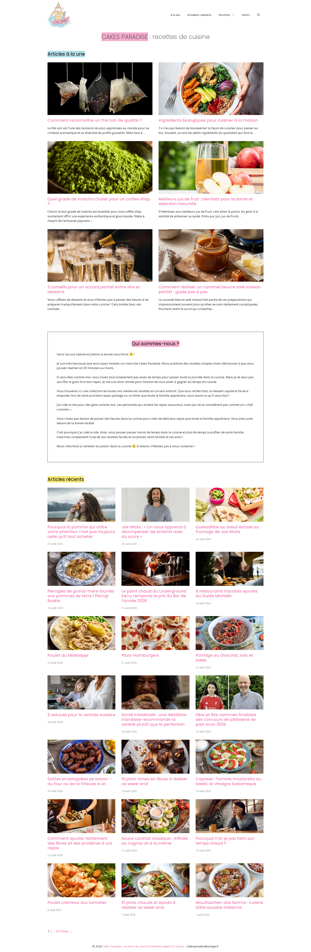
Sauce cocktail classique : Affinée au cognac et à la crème (154, 841)
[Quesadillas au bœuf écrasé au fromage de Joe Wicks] (229, 519)
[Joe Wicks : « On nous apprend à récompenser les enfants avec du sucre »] (155, 519)
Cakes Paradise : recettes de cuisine (125, 946)
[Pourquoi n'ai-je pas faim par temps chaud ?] (229, 831)
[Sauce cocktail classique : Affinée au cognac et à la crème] (155, 831)
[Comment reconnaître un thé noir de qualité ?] (100, 112)
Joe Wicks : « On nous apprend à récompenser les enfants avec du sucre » (153, 531)
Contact (179, 946)
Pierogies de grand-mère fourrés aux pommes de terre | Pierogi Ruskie (81, 595)
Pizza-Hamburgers (140, 655)
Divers (246, 15)
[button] (258, 14)
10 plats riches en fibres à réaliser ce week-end (154, 781)
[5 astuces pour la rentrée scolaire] (81, 707)
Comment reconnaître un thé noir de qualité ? (95, 120)
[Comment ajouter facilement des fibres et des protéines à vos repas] (81, 831)
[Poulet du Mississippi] (81, 648)
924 (58, 931)
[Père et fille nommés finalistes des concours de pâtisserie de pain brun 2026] (229, 707)
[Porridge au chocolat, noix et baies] (229, 648)
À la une (175, 15)
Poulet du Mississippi (68, 655)
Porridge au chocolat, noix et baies (224, 658)
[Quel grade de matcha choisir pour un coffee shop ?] (100, 191)
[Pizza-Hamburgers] (155, 648)
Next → (67, 931)
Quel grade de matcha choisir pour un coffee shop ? (99, 201)
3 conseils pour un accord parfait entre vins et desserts (94, 289)
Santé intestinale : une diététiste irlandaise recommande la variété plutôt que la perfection (153, 719)
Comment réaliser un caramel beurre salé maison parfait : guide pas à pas (210, 289)
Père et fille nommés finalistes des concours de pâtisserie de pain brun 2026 (226, 719)
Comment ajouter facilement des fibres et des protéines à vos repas (80, 843)
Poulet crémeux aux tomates (77, 902)
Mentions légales (161, 946)
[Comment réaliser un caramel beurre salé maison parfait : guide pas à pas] (211, 279)
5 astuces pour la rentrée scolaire (81, 715)
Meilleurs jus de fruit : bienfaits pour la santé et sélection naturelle (206, 201)
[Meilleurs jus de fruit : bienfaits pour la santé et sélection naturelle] (211, 191)
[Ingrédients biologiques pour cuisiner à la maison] (211, 112)
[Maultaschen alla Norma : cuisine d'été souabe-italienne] (229, 895)
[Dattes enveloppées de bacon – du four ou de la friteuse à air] (81, 771)
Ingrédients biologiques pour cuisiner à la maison (208, 120)
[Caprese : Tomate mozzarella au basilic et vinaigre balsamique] (229, 771)
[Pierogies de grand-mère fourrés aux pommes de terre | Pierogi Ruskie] (81, 583)
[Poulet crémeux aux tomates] (81, 895)
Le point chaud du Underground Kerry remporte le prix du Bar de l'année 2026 (153, 595)
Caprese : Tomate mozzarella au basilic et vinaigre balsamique (228, 781)
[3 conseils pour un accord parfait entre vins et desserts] (100, 279)
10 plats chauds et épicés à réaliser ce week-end (148, 905)
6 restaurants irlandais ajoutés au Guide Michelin (227, 593)
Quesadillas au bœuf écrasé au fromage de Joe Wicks (227, 529)
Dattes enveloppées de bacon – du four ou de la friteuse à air (80, 781)
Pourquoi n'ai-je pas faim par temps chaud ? (225, 841)
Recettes (224, 15)
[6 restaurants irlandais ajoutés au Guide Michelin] (229, 583)
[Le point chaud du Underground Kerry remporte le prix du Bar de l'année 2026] (155, 583)
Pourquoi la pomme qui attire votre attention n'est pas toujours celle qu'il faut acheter (81, 531)
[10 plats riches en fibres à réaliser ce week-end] (155, 771)
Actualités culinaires (199, 15)
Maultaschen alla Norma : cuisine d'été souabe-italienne (229, 905)
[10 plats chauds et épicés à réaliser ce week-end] (155, 895)
